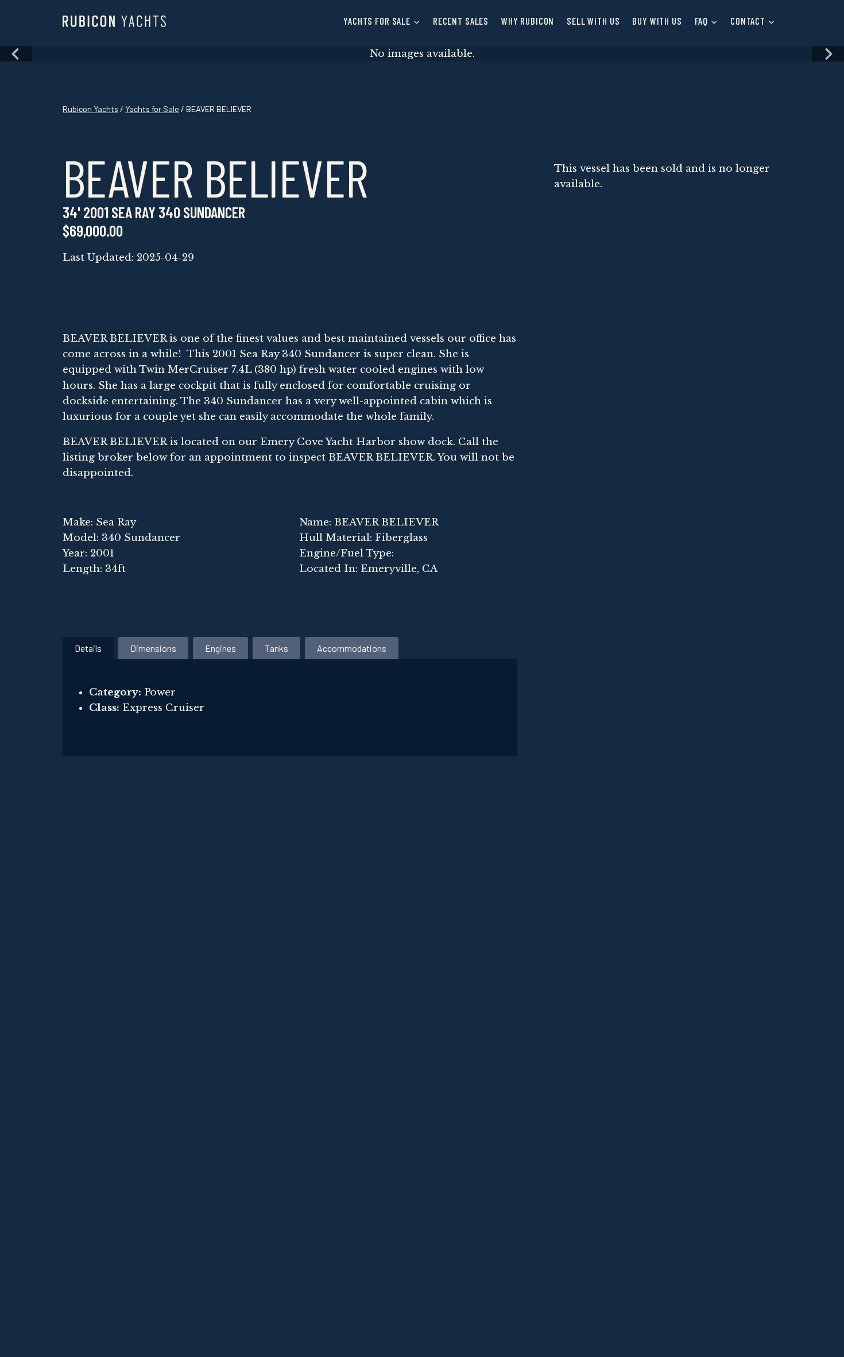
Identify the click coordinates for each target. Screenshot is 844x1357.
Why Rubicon (527, 20)
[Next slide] (828, 53)
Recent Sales (461, 20)
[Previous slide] (16, 53)
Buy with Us (657, 20)
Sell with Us (593, 20)
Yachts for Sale (152, 109)
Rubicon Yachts (90, 109)
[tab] (88, 648)
